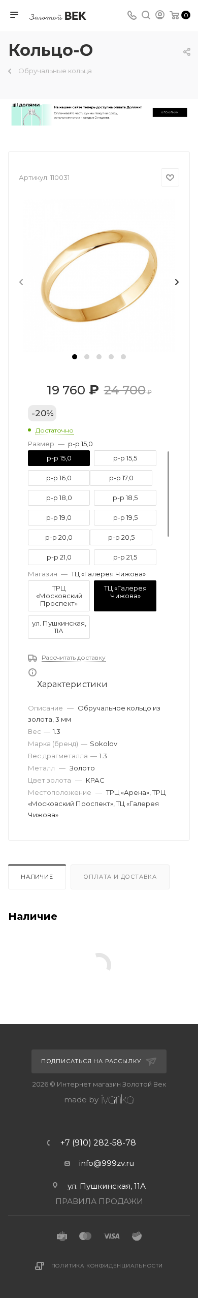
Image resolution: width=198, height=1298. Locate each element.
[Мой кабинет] (159, 16)
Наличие (37, 876)
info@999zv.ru (106, 1163)
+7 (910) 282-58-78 (98, 1143)
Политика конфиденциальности (107, 1265)
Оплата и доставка (120, 876)
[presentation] (20, 282)
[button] (75, 357)
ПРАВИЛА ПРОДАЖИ (99, 1201)
